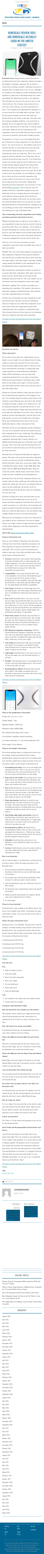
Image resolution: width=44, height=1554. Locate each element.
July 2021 (5, 1459)
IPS (8, 1173)
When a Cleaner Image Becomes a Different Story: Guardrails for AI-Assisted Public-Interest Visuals (22, 1288)
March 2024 (6, 1414)
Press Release (9, 1181)
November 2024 (7, 1387)
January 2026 (6, 1340)
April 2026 (5, 1330)
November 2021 (7, 1445)
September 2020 (7, 1492)
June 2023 (5, 1431)
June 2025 (5, 1364)
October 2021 (6, 1448)
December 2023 (7, 1421)
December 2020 (7, 1482)
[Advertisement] (22, 1247)
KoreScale (15, 187)
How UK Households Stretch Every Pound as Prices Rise (20, 1293)
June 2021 (5, 1462)
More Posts (19, 1193)
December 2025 (7, 1343)
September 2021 (7, 1452)
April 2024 (5, 1411)
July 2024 (5, 1401)
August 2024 (6, 1397)
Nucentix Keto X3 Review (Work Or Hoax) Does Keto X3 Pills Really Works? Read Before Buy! (13, 1215)
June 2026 (5, 1323)
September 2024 (7, 1394)
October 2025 (6, 1350)
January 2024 (6, 1418)
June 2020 (5, 1503)
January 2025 (6, 1381)
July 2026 (5, 1320)
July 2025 (5, 1360)
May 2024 (5, 1408)
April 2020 (5, 1509)
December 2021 (7, 1442)
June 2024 (5, 1404)
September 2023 (7, 1425)
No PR (4, 1173)
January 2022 (6, 1438)
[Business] (22, 11)
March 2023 (6, 1435)
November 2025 (7, 1347)
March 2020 (6, 1513)
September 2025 (7, 1353)
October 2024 (6, 1391)
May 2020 (5, 1506)
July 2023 (5, 1428)
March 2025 (6, 1374)
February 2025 (7, 1377)
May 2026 (5, 1326)
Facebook (33, 1530)
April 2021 (5, 1469)
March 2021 (6, 1472)
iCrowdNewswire (28, 48)
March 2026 (6, 1333)
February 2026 (7, 1336)
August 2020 (6, 1496)
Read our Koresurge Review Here (22, 533)
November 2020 (7, 1486)
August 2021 (6, 1455)
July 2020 (5, 1499)
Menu (4, 23)
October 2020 (6, 1489)
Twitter (33, 1526)
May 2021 (5, 1465)
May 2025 (5, 1367)
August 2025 (6, 1357)
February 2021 (7, 1475)
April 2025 (5, 1370)
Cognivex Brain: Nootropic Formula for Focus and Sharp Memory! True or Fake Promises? (30, 1211)
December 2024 (7, 1384)
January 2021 (6, 1479)
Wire (12, 1173)
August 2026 (6, 1316)
